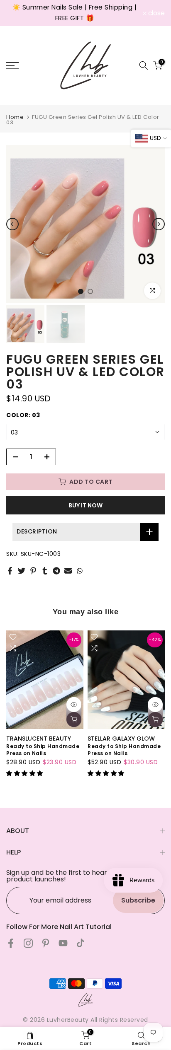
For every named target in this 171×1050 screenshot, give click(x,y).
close (156, 13)
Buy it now (85, 505)
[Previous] (12, 224)
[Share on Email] (68, 570)
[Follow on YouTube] (63, 943)
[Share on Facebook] (10, 570)
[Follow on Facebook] (10, 943)
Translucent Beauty (38, 738)
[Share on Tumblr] (45, 570)
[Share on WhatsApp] (79, 570)
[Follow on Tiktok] (80, 943)
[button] (25, 773)
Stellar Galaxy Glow (121, 738)
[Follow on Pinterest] (45, 943)
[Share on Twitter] (21, 570)
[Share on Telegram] (56, 570)
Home (15, 117)
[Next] (158, 224)
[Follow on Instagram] (28, 943)
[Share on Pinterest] (33, 570)
